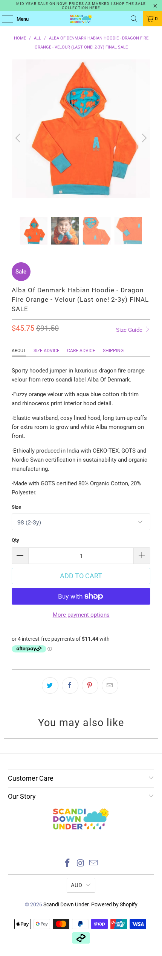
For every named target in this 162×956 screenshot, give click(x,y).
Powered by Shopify (114, 904)
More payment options (81, 614)
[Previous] (18, 138)
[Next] (143, 138)
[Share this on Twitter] (50, 685)
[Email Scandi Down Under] (93, 864)
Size (16, 507)
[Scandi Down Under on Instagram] (80, 864)
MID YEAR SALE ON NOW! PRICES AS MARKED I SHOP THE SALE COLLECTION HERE (81, 6)
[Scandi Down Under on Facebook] (67, 864)
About (19, 350)
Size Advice (47, 350)
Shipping (113, 350)
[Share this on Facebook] (70, 685)
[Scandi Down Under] (81, 18)
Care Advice (81, 350)
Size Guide (130, 330)
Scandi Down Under (66, 904)
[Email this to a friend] (110, 685)
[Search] (134, 18)
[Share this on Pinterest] (90, 685)
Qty (15, 540)
